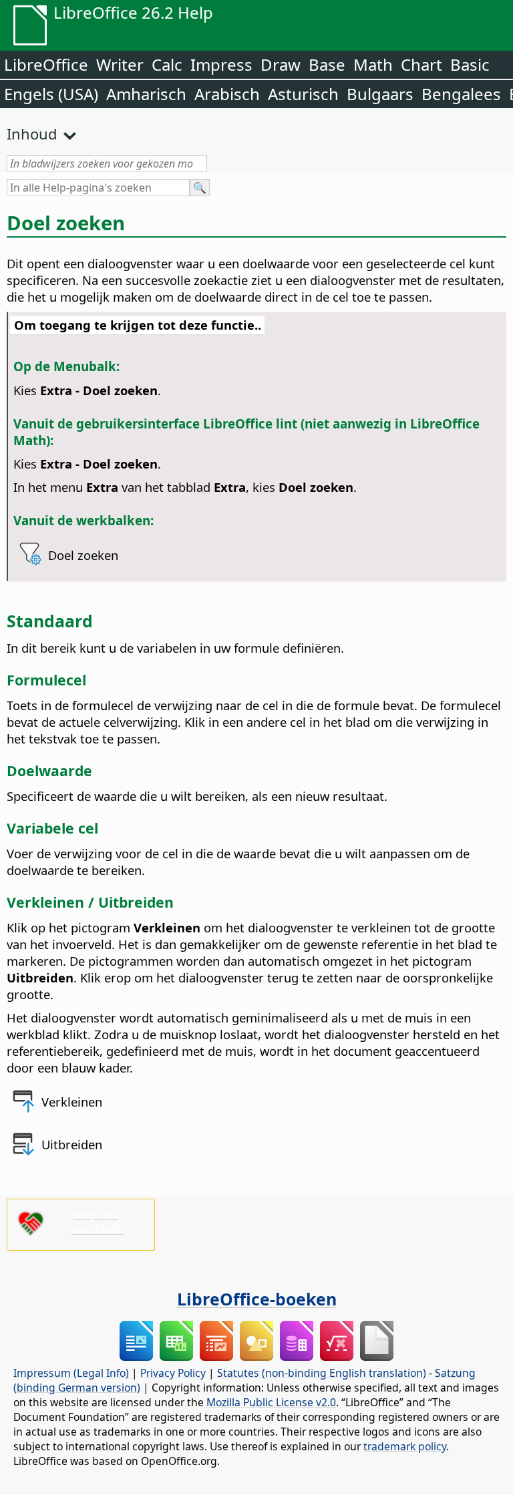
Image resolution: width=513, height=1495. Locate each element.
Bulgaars (380, 94)
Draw (281, 64)
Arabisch (227, 94)
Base (327, 64)
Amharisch (146, 94)
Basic (470, 64)
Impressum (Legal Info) (71, 1373)
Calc (167, 64)
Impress (221, 64)
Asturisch (303, 94)
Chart (421, 64)
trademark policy (404, 1446)
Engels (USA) (51, 94)
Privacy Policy (173, 1373)
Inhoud (32, 133)
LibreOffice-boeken (257, 1298)
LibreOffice (46, 64)
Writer (120, 64)
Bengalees (461, 94)
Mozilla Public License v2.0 (271, 1402)
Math (373, 64)
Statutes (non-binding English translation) (321, 1373)
